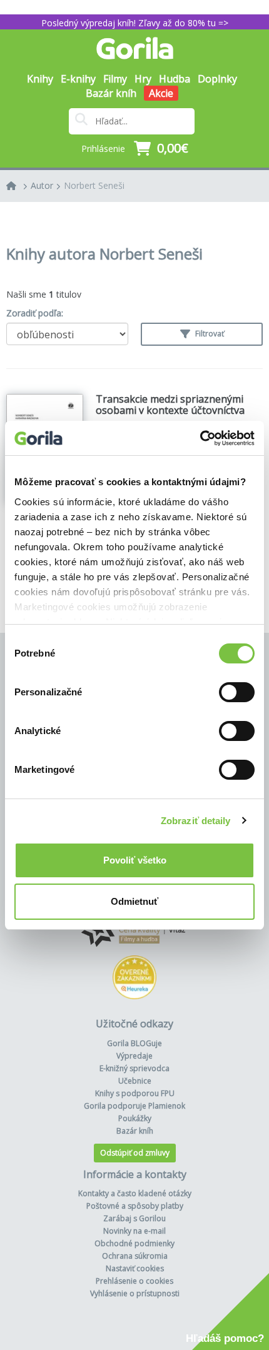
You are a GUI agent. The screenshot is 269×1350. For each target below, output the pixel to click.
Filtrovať (208, 333)
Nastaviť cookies (135, 1268)
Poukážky (134, 1118)
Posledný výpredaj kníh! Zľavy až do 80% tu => (134, 23)
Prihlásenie (103, 148)
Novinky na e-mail (134, 1231)
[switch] (237, 692)
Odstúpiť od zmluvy (135, 1152)
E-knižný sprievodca (134, 1068)
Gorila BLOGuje (134, 1043)
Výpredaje (134, 1055)
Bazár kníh (111, 93)
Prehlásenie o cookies (134, 1281)
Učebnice (134, 1080)
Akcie (161, 93)
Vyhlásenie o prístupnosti (135, 1293)
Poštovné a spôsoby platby (134, 1206)
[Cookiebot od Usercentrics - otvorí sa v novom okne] (200, 438)
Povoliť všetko (134, 860)
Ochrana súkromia (135, 1256)
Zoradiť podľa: (34, 313)
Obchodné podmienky (134, 1243)
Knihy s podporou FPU (135, 1093)
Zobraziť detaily (196, 820)
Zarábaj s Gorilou (134, 1218)
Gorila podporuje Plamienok (134, 1106)
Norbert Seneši (94, 185)
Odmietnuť (134, 901)
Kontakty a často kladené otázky (134, 1193)
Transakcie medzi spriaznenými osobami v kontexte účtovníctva (170, 404)
